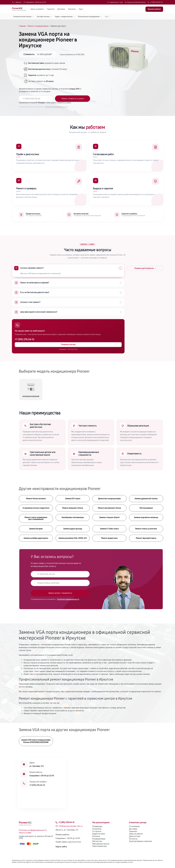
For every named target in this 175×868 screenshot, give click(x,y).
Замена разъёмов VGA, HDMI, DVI (72, 538)
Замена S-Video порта (109, 529)
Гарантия (50, 9)
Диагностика (134, 836)
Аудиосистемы (98, 834)
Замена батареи (36, 529)
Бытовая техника (43, 17)
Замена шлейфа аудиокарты (36, 538)
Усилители (96, 829)
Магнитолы (97, 841)
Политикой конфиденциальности (56, 107)
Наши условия (25, 833)
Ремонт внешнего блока (72, 508)
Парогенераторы (99, 846)
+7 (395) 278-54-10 (156, 2)
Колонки (96, 836)
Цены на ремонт (37, 9)
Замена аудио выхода (72, 529)
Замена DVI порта (72, 498)
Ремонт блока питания (36, 498)
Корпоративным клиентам (140, 841)
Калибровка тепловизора (73, 517)
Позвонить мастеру (68, 345)
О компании (134, 826)
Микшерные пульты (100, 844)
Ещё (80, 9)
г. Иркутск (17, 2)
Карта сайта (61, 846)
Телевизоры (97, 826)
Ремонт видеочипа (109, 538)
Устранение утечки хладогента (35, 508)
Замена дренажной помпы (146, 498)
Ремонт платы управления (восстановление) (36, 518)
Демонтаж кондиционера (109, 498)
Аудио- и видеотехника (63, 17)
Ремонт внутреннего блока (109, 508)
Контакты (72, 9)
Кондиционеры (98, 839)
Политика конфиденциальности (33, 830)
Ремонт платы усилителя (146, 529)
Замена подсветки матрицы (146, 517)
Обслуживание (146, 508)
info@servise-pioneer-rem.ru (71, 826)
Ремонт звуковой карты (146, 538)
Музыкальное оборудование (89, 17)
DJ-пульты (96, 831)
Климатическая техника (22, 17)
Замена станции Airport (109, 517)
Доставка (61, 9)
